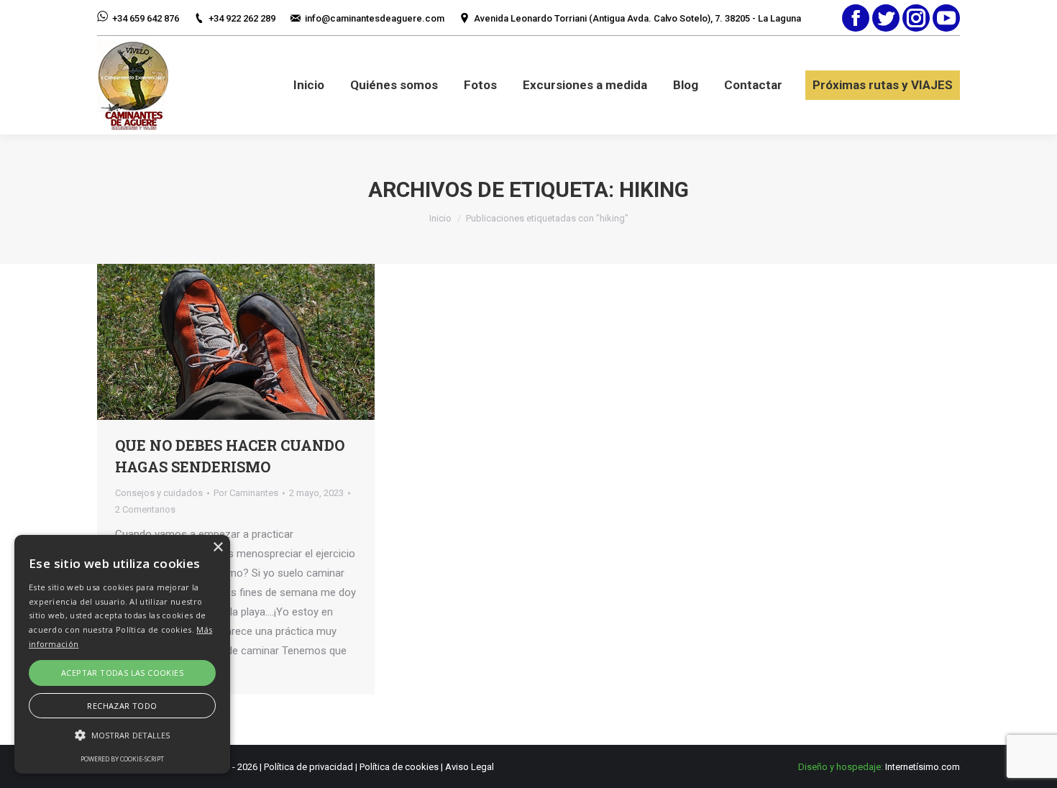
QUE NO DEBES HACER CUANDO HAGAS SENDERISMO (229, 456)
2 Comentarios (145, 509)
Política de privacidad (308, 766)
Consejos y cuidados (159, 492)
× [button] (217, 547)
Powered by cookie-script (122, 759)
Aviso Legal (469, 766)
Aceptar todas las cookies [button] (122, 672)
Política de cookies (399, 766)
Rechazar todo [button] (122, 705)
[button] (122, 735)
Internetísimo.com (922, 766)
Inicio (440, 218)
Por (246, 492)
